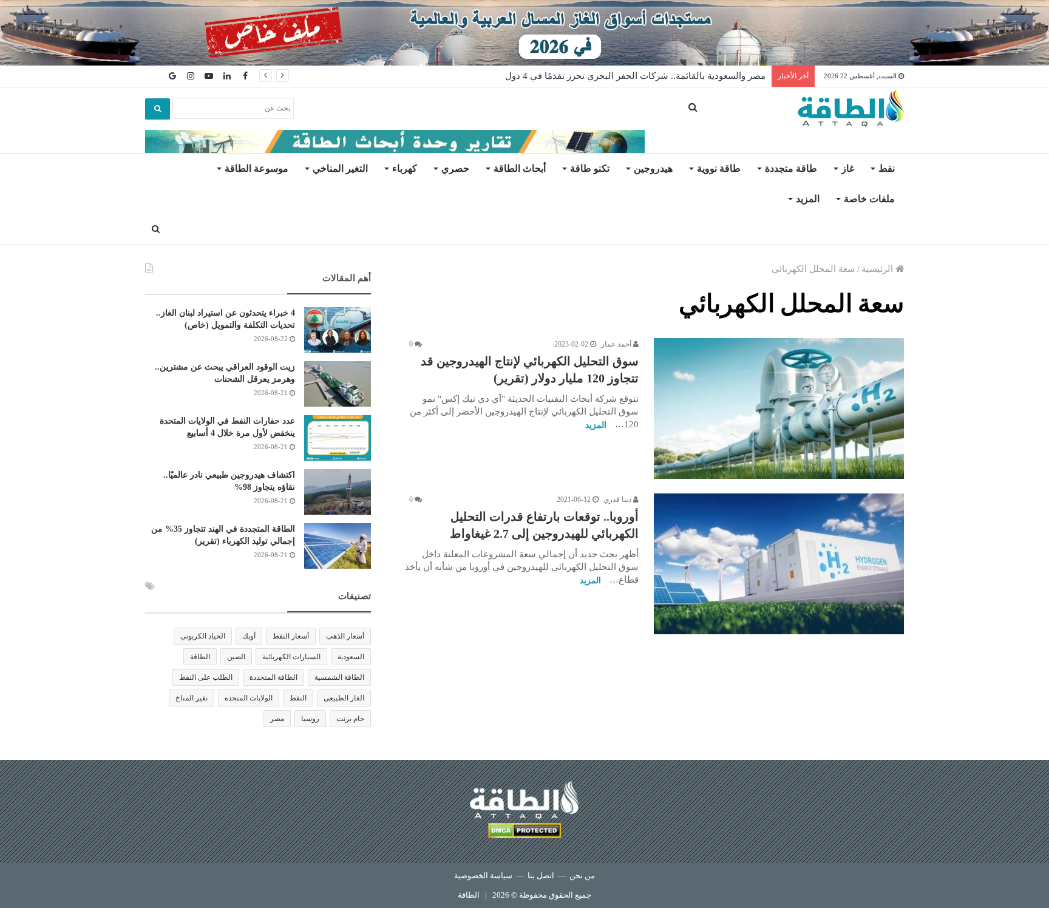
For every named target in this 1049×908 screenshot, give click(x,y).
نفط (886, 168)
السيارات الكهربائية (291, 656)
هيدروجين (653, 168)
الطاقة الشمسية (339, 677)
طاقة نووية (719, 168)
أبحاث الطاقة (520, 168)
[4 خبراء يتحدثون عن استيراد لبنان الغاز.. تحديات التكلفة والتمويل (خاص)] (337, 330)
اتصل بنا (541, 875)
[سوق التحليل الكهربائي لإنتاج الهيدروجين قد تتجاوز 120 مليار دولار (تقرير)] (779, 408)
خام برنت (350, 718)
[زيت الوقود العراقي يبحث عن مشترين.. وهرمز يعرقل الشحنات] (337, 384)
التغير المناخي (340, 168)
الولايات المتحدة (249, 698)
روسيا (310, 718)
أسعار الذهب (345, 636)
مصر (277, 718)
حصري (455, 168)
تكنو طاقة (589, 168)
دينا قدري (618, 499)
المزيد (808, 199)
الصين (236, 656)
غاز (847, 168)
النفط (298, 698)
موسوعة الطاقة (256, 168)
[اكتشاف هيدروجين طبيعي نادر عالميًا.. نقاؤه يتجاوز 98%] (337, 492)
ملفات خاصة (869, 199)
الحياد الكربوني (202, 636)
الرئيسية (878, 269)
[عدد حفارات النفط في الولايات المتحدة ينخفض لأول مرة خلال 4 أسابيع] (337, 438)
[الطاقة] (851, 108)
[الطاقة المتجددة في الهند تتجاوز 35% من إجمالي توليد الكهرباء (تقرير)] (337, 546)
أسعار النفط (291, 636)
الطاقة (200, 656)
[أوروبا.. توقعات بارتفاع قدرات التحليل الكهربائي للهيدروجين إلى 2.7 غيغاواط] (779, 563)
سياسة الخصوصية (483, 875)
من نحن (582, 875)
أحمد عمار (617, 344)
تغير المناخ (191, 698)
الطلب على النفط (206, 677)
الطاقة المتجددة (273, 677)
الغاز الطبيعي (344, 698)
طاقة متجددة (791, 168)
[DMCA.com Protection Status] (524, 832)
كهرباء (404, 168)
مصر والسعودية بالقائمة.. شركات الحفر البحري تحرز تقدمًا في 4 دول (635, 76)
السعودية (351, 656)
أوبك (249, 636)
